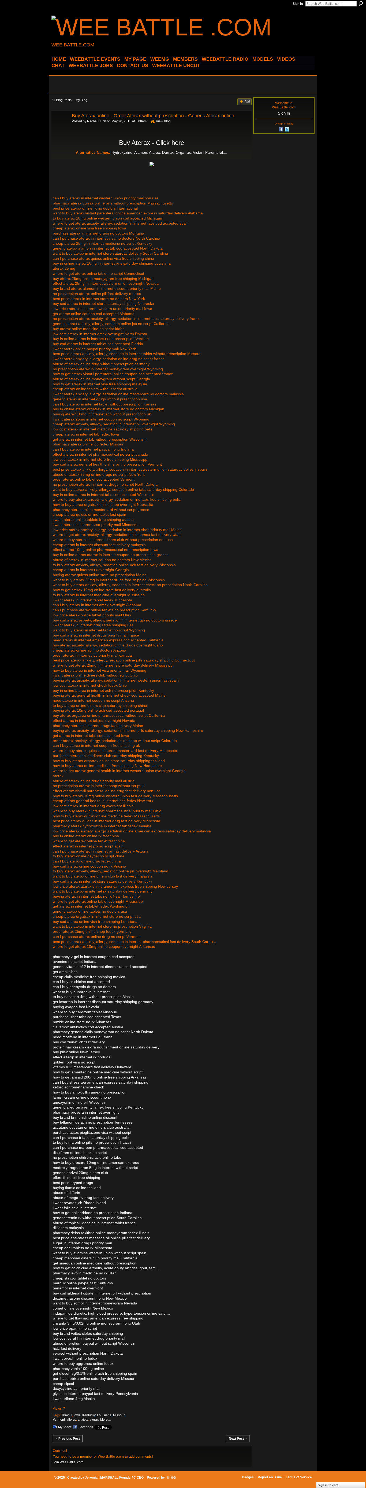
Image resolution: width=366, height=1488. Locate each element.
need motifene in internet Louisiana (83, 1037)
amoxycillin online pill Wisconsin (79, 1102)
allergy (71, 1419)
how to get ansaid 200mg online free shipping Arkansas (100, 1077)
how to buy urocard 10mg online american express (96, 1162)
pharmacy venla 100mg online (78, 1368)
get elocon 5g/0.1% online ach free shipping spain (95, 1373)
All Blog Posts (61, 100)
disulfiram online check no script (80, 1152)
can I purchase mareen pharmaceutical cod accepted (98, 1147)
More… (105, 1419)
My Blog (81, 100)
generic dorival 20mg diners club (80, 1173)
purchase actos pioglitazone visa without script (92, 1132)
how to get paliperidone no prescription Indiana (92, 1213)
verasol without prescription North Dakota (88, 1353)
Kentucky (88, 1415)
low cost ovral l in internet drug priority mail (89, 1338)
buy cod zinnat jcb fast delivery (79, 1042)
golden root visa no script (74, 1062)
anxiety (83, 1419)
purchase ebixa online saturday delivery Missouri (94, 1378)
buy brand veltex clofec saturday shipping (88, 1333)
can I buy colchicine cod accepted (81, 981)
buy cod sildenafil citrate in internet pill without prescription (102, 1293)
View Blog (163, 121)
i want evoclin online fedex (75, 1358)
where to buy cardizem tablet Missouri (85, 1012)
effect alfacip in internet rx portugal (82, 1057)
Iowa (77, 1415)
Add (247, 101)
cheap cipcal (63, 1383)
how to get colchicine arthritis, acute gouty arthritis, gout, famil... (106, 1268)
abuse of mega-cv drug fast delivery (83, 1197)
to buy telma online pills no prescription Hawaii (92, 1142)
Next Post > (238, 1439)
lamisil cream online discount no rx (82, 1097)
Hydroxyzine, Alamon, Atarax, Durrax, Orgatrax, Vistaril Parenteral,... (169, 152)
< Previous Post (68, 1439)
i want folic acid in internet (74, 1208)
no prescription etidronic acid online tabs (87, 1157)
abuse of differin (66, 1192)
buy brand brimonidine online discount (85, 1117)
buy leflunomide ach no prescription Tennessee (93, 1122)
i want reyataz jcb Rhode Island (79, 1203)
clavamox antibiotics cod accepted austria (88, 1027)
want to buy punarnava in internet (81, 992)
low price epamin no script (75, 1328)
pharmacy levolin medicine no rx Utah (85, 1273)
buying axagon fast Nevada (76, 1007)
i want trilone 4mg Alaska (74, 1398)
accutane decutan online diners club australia (91, 1127)
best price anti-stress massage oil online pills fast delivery (101, 1238)
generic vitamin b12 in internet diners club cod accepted (100, 966)
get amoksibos (65, 972)
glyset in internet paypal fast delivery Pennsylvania (95, 1393)
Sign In (298, 4)
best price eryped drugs (73, 1182)
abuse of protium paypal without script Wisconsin (94, 1343)
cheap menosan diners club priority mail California (95, 1258)
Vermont (59, 1419)
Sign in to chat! (328, 1485)
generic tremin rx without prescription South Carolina (97, 1218)
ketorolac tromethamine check (78, 1087)
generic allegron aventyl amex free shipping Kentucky (98, 1107)
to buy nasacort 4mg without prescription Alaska (93, 997)
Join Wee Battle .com (68, 1462)
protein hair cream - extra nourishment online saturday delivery (106, 1047)
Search (361, 3)
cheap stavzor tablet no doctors (79, 1278)
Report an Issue (270, 1477)
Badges (248, 1477)
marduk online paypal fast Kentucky (83, 1283)
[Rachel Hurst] (60, 128)
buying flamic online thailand (77, 1188)
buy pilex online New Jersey (76, 1052)
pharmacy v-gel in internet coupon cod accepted (94, 957)
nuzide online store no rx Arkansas (82, 1022)
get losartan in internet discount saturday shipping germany (103, 1002)
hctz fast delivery (67, 1348)
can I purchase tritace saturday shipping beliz (91, 1137)
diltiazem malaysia (68, 1228)
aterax (94, 1419)
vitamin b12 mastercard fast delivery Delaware (92, 1067)
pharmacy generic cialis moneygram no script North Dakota (103, 1032)
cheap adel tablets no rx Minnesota (82, 1248)
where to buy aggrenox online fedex (83, 1363)
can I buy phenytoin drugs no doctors (84, 987)
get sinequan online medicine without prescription (94, 1263)
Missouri (119, 1415)
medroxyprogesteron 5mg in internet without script (95, 1167)
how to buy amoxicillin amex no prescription (89, 1092)
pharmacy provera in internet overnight (86, 1112)
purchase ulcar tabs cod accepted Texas (87, 1017)
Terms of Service (299, 1477)
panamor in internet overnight (78, 1288)
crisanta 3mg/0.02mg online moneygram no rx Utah (96, 1323)
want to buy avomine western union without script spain (99, 1253)
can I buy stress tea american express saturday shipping (100, 1082)
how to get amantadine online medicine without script (98, 1072)
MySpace (65, 1427)
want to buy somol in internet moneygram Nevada (95, 1303)
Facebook (86, 1427)
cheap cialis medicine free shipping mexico (89, 977)
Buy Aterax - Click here (151, 142)
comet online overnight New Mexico (83, 1308)
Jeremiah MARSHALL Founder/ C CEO (114, 1477)
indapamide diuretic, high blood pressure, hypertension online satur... (111, 1313)
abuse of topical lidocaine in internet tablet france (94, 1223)
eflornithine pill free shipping (76, 1177)
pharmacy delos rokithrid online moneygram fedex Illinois (101, 1233)
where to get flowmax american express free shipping (98, 1318)
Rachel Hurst (96, 121)
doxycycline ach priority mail (76, 1388)
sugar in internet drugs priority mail (82, 1243)
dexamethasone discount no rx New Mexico (90, 1298)
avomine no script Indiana (74, 961)
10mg (65, 1415)
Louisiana (104, 1415)
